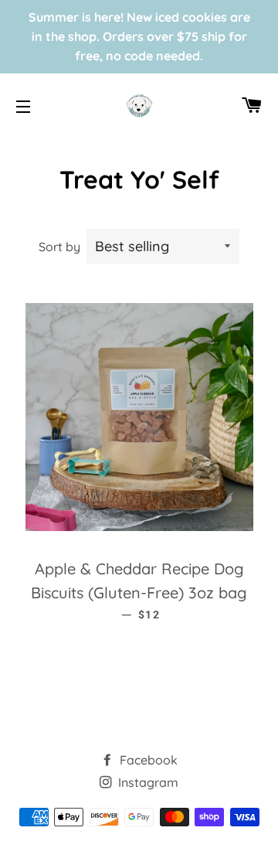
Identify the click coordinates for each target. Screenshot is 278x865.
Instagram (146, 782)
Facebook (147, 760)
